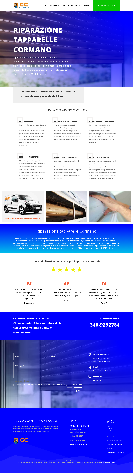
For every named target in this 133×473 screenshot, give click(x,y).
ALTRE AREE (75, 5)
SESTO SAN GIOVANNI (114, 440)
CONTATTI (86, 5)
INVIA (78, 391)
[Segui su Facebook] (109, 428)
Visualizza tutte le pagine (78, 444)
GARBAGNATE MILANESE (115, 452)
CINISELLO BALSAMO (114, 444)
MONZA (109, 448)
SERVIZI (65, 5)
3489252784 (108, 5)
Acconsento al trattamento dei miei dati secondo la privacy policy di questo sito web (49, 385)
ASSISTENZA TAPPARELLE (52, 5)
